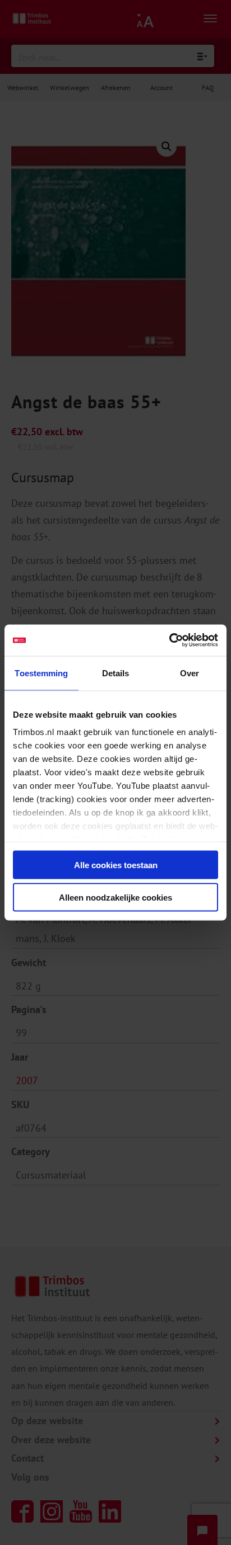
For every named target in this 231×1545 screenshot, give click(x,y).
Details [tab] (116, 672)
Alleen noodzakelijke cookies (115, 897)
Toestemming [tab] (41, 672)
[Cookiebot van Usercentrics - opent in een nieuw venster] (169, 640)
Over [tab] (189, 672)
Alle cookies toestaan (116, 864)
